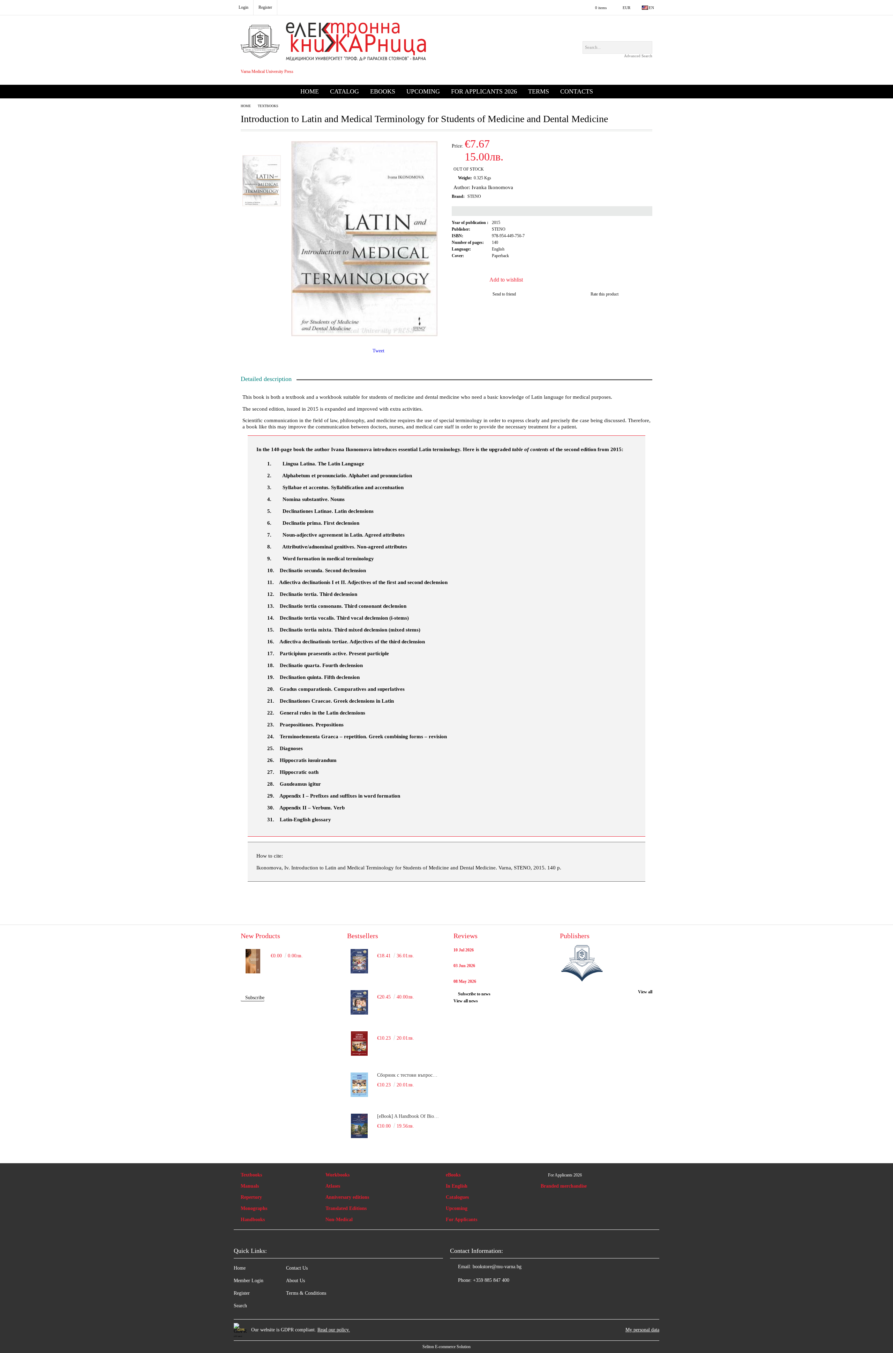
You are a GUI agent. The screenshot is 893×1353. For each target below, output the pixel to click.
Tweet (378, 350)
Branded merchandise (564, 1186)
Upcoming (423, 91)
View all (645, 991)
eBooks (382, 91)
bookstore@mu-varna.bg (497, 1266)
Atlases (332, 1186)
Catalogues (457, 1197)
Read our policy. (333, 1329)
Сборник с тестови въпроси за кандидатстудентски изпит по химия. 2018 (408, 1075)
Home (309, 91)
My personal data (642, 1329)
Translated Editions (346, 1208)
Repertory (251, 1197)
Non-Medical (339, 1219)
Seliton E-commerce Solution (446, 1346)
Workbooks (337, 1175)
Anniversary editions (347, 1197)
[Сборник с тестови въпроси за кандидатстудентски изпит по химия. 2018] (359, 1084)
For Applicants (461, 1219)
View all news (465, 1001)
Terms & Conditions (306, 1293)
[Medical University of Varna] (582, 964)
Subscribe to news (474, 994)
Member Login (248, 1280)
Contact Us (297, 1268)
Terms (538, 91)
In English (456, 1186)
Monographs (254, 1208)
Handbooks (253, 1219)
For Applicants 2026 (484, 91)
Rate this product (604, 294)
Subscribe (254, 997)
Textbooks (268, 106)
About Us (295, 1280)
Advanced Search (638, 56)
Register (242, 1293)
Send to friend (504, 294)
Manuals (250, 1186)
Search (240, 1305)
